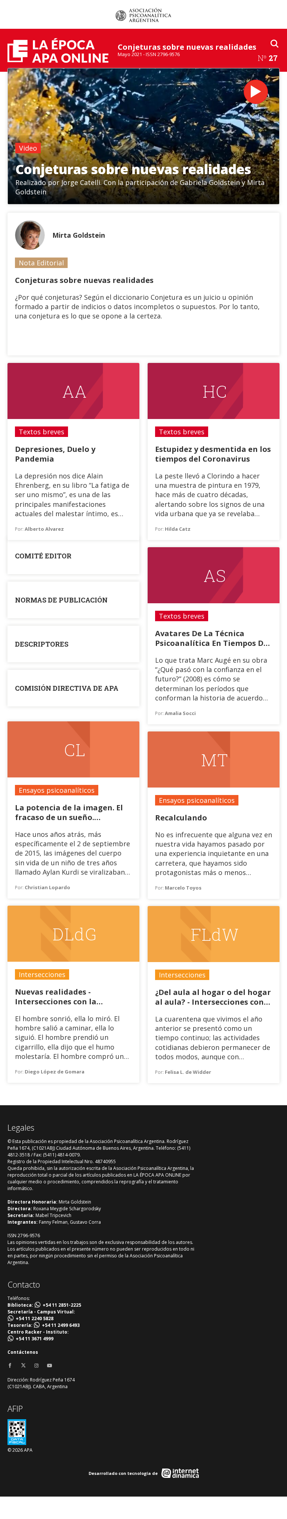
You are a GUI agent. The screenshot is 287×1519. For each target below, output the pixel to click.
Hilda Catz (178, 529)
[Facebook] (9, 1365)
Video (28, 148)
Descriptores (41, 644)
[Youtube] (49, 1365)
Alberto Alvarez (44, 529)
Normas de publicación (61, 599)
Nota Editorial (41, 262)
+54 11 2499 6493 (61, 1325)
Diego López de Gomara (54, 1071)
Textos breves (41, 431)
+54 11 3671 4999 (34, 1338)
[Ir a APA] (143, 15)
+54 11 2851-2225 (62, 1305)
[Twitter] (23, 1365)
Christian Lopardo (47, 887)
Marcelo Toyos (183, 887)
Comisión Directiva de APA (66, 688)
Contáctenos (22, 1352)
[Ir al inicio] (57, 50)
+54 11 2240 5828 (34, 1318)
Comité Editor (43, 555)
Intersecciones (42, 974)
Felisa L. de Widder (188, 1072)
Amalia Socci (180, 713)
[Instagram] (36, 1365)
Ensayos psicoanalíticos (57, 790)
